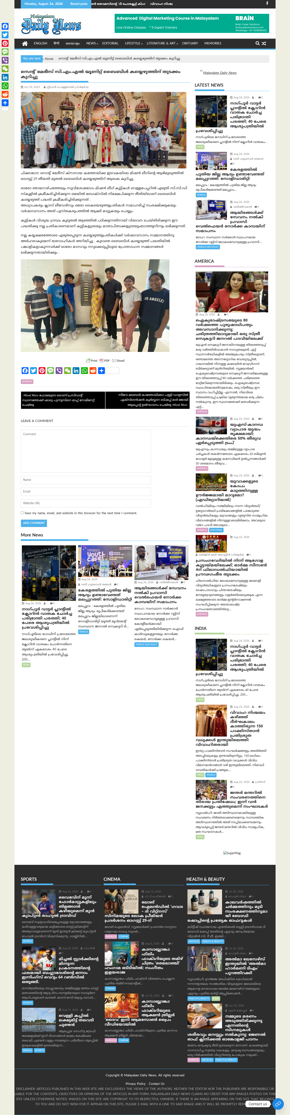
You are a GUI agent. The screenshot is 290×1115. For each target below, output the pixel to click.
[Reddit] (5, 94)
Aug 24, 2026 (33, 603)
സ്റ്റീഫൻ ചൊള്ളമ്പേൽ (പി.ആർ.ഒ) (68, 87)
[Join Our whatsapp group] (278, 1104)
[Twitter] (5, 35)
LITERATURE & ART (161, 44)
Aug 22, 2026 (241, 537)
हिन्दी (56, 44)
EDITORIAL (110, 44)
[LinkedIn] (5, 77)
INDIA (26, 664)
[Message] (5, 52)
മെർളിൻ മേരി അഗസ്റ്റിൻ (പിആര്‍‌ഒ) (221, 555)
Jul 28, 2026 (235, 891)
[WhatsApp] (5, 86)
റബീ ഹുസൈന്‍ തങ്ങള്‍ (95, 584)
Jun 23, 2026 (236, 1006)
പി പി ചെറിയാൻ (155, 896)
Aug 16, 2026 (70, 1010)
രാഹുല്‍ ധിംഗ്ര (237, 896)
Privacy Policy (136, 1084)
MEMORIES (212, 44)
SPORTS (27, 941)
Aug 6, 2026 (151, 944)
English (40, 44)
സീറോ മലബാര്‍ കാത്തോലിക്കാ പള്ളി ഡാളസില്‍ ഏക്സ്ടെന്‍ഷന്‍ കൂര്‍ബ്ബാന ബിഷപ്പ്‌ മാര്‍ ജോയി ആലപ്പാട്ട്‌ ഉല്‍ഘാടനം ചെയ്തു (153, 400)
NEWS (91, 44)
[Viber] (5, 60)
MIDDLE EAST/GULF (146, 644)
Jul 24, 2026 (235, 948)
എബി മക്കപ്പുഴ (237, 1010)
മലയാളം (73, 44)
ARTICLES (194, 941)
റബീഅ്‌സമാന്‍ (168, 582)
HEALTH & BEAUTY (213, 941)
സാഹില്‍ (89, 948)
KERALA (83, 631)
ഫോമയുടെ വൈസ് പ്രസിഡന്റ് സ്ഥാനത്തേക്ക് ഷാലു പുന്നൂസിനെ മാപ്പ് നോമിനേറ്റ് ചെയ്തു (58, 400)
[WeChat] (5, 69)
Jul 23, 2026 (152, 996)
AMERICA (27, 381)
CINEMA (123, 936)
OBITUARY (190, 44)
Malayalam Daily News (220, 73)
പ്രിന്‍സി (259, 782)
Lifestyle (132, 44)
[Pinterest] (5, 43)
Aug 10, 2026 (152, 891)
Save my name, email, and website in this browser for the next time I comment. (81, 513)
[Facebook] (5, 26)
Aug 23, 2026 (206, 314)
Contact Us (157, 1084)
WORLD (211, 774)
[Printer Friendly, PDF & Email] (105, 360)
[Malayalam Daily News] (25, 43)
